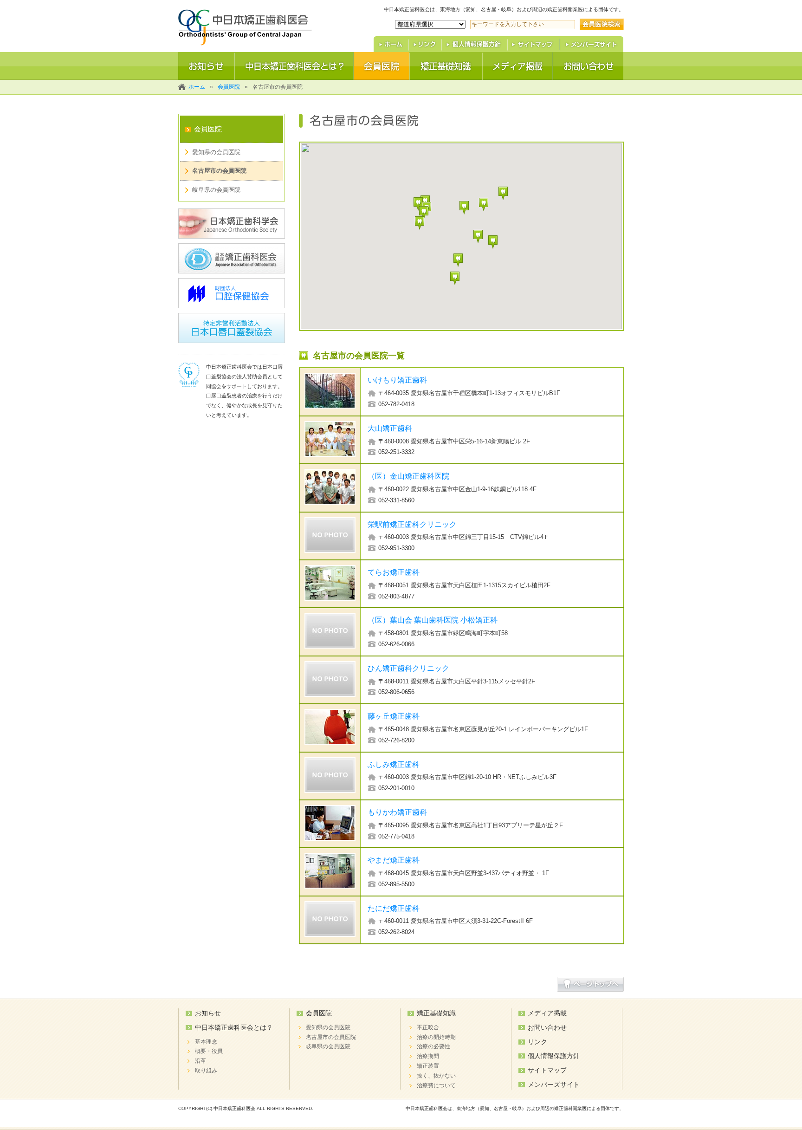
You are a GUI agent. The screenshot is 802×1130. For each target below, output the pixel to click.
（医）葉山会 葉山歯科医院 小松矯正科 (433, 620)
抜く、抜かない (436, 1075)
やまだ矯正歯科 (394, 860)
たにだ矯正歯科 (394, 908)
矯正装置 (428, 1066)
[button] (464, 207)
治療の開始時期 (436, 1037)
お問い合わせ (547, 1027)
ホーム (196, 87)
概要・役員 (209, 1051)
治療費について (436, 1085)
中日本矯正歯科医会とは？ (234, 1027)
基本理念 (206, 1042)
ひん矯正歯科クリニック (408, 668)
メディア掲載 (547, 1013)
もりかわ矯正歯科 (397, 812)
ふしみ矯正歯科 (394, 764)
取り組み (206, 1070)
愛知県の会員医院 (216, 152)
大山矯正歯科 (390, 428)
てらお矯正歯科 (394, 572)
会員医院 (229, 87)
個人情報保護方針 (554, 1055)
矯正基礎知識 (436, 1013)
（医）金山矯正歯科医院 (408, 476)
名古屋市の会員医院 (219, 170)
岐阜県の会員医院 (216, 189)
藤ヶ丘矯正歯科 (394, 716)
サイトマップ (547, 1070)
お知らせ (208, 1013)
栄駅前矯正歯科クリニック (412, 524)
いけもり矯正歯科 (397, 380)
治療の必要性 (433, 1046)
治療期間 (428, 1056)
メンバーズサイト (554, 1084)
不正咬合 (428, 1027)
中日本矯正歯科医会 (234, 1108)
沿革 (200, 1061)
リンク (537, 1042)
